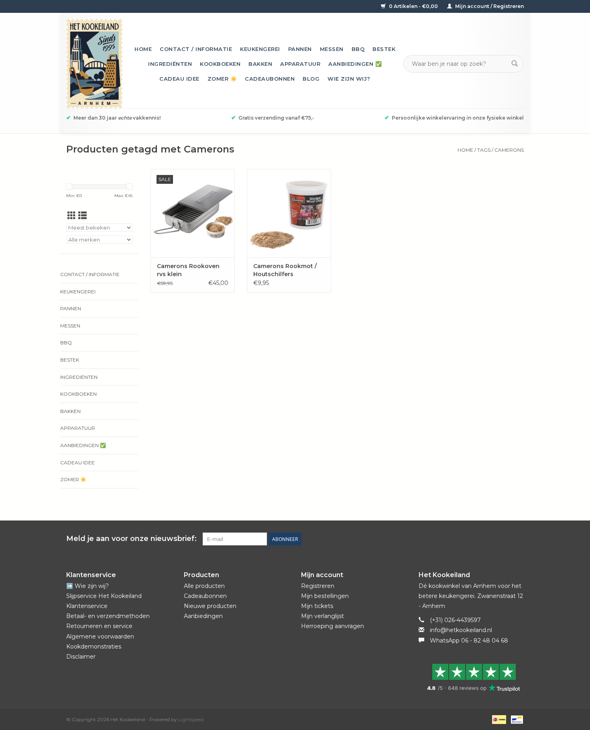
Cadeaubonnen (270, 78)
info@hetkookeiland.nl (461, 630)
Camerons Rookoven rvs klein (188, 270)
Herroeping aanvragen (332, 626)
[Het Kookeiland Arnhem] (94, 63)
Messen (332, 49)
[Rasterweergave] (71, 216)
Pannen (300, 49)
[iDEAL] (498, 719)
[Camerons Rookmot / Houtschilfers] (289, 213)
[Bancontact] (515, 719)
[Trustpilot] (471, 677)
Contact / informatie (196, 49)
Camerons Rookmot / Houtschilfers (285, 270)
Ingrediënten (170, 64)
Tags (483, 150)
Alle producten (204, 586)
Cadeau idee (179, 78)
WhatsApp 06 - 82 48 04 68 (469, 640)
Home (143, 49)
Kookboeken (220, 64)
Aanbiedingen (203, 616)
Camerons (509, 150)
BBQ (358, 49)
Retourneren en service (99, 626)
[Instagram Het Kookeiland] (517, 539)
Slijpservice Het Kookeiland (104, 596)
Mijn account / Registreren (489, 6)
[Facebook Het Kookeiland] (474, 539)
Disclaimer (81, 656)
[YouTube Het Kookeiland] (502, 539)
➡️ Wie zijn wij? (87, 586)
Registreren (317, 586)
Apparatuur (300, 64)
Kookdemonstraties (93, 646)
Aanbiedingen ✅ (355, 64)
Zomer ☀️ (222, 78)
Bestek (383, 49)
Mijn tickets (317, 606)
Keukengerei (260, 49)
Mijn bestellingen (325, 596)
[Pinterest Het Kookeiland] (488, 539)
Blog (311, 78)
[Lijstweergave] (82, 216)
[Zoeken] (514, 64)
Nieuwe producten (210, 606)
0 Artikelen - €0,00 (413, 6)
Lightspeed (190, 719)
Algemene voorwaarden (100, 636)
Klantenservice (87, 606)
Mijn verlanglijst (322, 616)
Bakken (260, 64)
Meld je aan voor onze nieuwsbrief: (131, 539)
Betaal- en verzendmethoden (108, 616)
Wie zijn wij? (349, 78)
